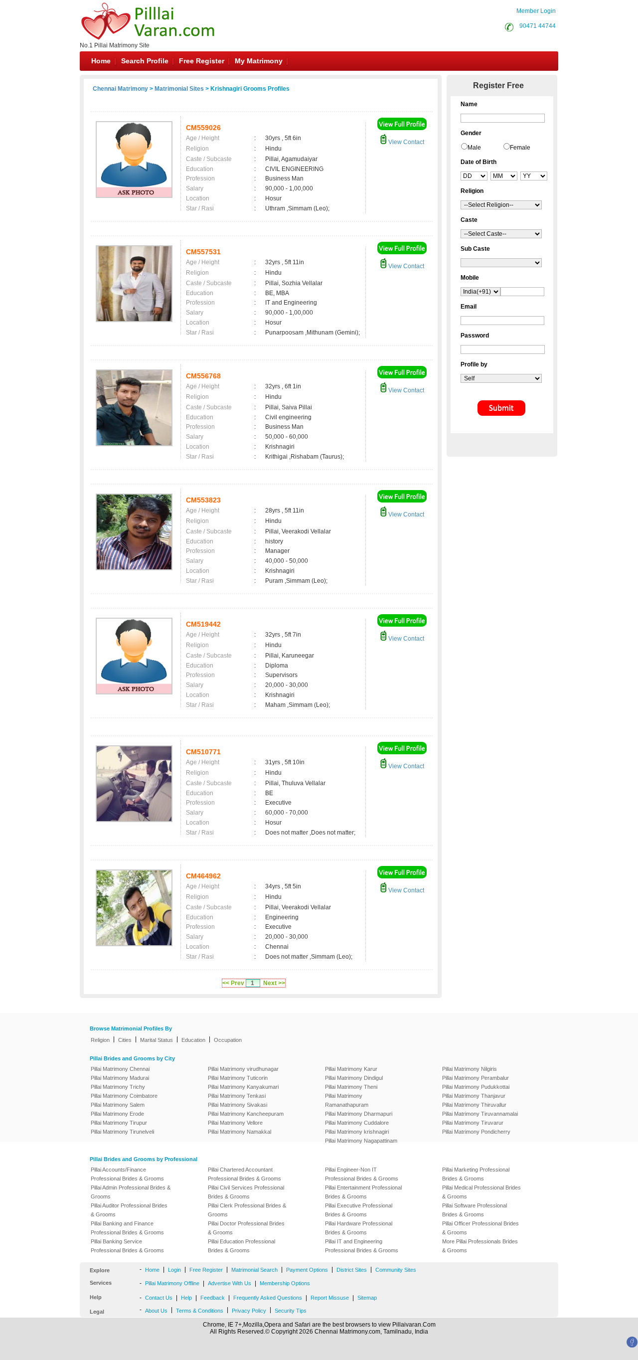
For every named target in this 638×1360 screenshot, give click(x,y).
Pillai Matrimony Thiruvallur (474, 1105)
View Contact (405, 142)
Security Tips (291, 1311)
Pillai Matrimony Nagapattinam (361, 1141)
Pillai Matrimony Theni (351, 1087)
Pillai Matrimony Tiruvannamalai (480, 1114)
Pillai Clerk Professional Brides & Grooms (247, 1209)
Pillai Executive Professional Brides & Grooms (358, 1209)
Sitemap (367, 1298)
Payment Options (307, 1270)
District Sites (351, 1270)
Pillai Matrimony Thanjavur (473, 1096)
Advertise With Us (229, 1283)
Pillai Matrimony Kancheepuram (246, 1114)
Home (101, 61)
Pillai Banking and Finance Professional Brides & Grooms (127, 1227)
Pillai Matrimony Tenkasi (237, 1096)
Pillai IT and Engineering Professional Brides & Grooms (361, 1245)
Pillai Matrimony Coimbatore (124, 1096)
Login (174, 1270)
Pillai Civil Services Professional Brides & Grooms (246, 1192)
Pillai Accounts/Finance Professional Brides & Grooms (127, 1174)
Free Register (201, 61)
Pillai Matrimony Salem (118, 1105)
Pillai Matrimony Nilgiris (469, 1069)
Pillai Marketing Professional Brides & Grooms (475, 1174)
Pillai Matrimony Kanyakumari (243, 1087)
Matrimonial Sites (179, 88)
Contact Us (158, 1298)
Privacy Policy (249, 1311)
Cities (125, 1040)
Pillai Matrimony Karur (351, 1069)
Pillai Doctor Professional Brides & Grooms (246, 1227)
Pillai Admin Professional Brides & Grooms (130, 1192)
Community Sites (395, 1270)
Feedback (212, 1298)
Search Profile (144, 61)
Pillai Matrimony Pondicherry (476, 1132)
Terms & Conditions (199, 1311)
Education (193, 1040)
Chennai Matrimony (120, 88)
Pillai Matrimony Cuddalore (357, 1123)
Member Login (536, 10)
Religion (100, 1040)
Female (520, 147)
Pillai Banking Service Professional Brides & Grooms (127, 1245)
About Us (156, 1311)
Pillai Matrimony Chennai (120, 1069)
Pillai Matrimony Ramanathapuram (346, 1100)
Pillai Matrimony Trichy (118, 1087)
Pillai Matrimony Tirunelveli (122, 1132)
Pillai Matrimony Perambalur (475, 1078)
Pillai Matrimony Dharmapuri (358, 1114)
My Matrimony (259, 61)
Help (186, 1298)
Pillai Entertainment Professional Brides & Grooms (363, 1192)
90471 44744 (537, 25)
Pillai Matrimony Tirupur (119, 1123)
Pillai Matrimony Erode (117, 1114)
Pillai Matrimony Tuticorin (238, 1078)
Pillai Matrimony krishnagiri (357, 1132)
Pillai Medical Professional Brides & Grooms (481, 1192)
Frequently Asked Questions (267, 1298)
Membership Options (285, 1283)
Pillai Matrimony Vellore (235, 1123)
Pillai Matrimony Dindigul (354, 1078)
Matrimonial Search (254, 1270)
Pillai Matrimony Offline (172, 1283)
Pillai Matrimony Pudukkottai (475, 1087)
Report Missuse (330, 1298)
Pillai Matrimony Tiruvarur (472, 1123)
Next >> (274, 983)
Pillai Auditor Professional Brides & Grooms (129, 1209)
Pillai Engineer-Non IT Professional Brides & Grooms (361, 1174)
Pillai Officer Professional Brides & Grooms (480, 1227)
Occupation (228, 1040)
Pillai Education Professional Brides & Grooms (241, 1245)
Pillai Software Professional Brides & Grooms (474, 1209)
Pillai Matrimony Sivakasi (237, 1105)
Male (474, 147)
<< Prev (233, 983)
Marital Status (156, 1040)
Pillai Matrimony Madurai (120, 1078)
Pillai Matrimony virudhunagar (243, 1069)
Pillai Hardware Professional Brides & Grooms (358, 1227)
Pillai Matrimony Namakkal (239, 1132)
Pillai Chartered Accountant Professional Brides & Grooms (244, 1174)
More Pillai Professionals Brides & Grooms (480, 1245)
